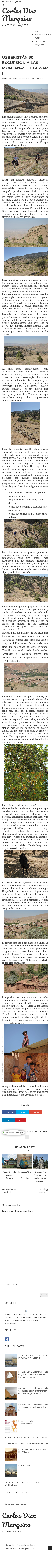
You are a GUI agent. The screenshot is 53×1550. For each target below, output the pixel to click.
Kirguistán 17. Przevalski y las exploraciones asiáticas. (40, 1176)
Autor (37, 37)
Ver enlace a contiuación (16, 1504)
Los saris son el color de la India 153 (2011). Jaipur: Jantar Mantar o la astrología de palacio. (33, 1391)
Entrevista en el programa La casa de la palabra (26, 1437)
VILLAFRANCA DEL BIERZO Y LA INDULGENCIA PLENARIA (32, 1356)
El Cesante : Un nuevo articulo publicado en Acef (26, 1443)
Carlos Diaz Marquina (19, 14)
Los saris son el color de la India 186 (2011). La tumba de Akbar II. (33, 1407)
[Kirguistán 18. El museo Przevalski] (24, 1161)
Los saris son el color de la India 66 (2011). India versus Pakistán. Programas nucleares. (33, 1374)
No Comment (37, 78)
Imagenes (39, 44)
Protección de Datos (26, 1545)
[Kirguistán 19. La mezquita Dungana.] (9, 1161)
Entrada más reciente (10, 1190)
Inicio (37, 30)
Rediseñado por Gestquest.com (20, 1548)
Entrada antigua (42, 1190)
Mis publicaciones (43, 34)
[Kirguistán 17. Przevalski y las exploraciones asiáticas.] (40, 1161)
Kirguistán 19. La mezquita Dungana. (9, 1175)
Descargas (40, 41)
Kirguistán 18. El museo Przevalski (24, 1175)
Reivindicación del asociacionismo (26, 1422)
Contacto (10, 1545)
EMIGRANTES (24, 1465)
